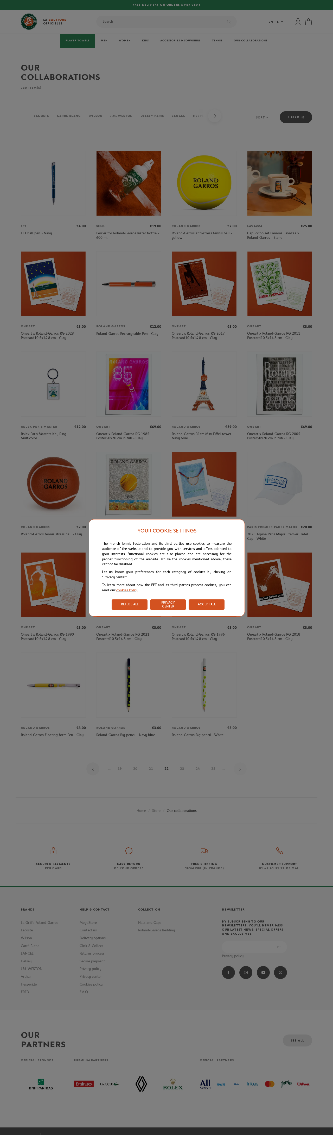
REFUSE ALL (129, 604)
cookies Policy (127, 590)
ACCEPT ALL (207, 604)
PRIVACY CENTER (168, 604)
